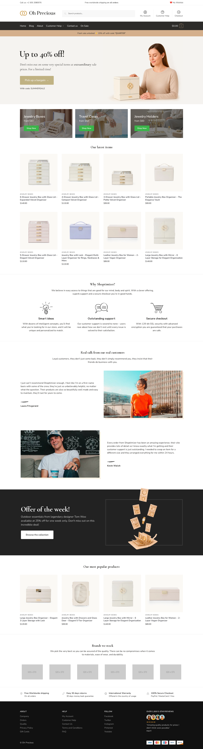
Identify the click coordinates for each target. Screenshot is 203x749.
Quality (23, 724)
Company (24, 716)
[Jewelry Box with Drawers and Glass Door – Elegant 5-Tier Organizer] (80, 593)
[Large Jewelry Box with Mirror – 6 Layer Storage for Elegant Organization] (164, 231)
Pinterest (108, 727)
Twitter (107, 720)
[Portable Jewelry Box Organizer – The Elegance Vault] (164, 172)
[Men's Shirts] (46, 123)
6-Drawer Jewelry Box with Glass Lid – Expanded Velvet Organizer (38, 198)
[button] (177, 26)
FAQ (64, 731)
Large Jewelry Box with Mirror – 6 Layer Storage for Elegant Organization (164, 256)
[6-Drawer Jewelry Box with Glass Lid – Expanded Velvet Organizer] (39, 172)
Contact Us (67, 724)
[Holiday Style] (101, 123)
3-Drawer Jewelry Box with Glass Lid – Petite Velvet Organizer (122, 198)
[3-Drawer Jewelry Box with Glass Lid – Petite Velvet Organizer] (122, 172)
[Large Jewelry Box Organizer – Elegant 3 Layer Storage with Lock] (39, 593)
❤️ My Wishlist (176, 2)
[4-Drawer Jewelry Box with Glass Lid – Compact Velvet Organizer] (80, 172)
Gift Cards (24, 731)
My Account (145, 15)
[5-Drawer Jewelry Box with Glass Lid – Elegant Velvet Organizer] (39, 231)
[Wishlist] (53, 158)
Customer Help (162, 15)
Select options (38, 209)
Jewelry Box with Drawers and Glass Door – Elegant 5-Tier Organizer (79, 619)
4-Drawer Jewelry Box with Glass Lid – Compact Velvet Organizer (80, 198)
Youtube (108, 731)
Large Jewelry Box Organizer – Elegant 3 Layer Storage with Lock (38, 619)
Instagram (109, 724)
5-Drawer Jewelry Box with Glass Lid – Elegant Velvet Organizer (38, 256)
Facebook (108, 716)
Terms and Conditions (72, 727)
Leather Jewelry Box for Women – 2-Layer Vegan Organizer (121, 256)
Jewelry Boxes (26, 194)
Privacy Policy (26, 727)
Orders (23, 720)
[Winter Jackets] (157, 123)
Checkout (179, 15)
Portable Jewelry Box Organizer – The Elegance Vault (163, 198)
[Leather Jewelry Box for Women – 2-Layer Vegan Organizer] (122, 231)
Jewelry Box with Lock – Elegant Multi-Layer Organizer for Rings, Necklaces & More (80, 258)
